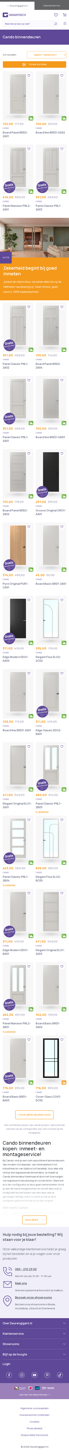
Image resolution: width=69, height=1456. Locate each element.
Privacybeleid (34, 1428)
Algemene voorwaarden (34, 1408)
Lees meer (32, 1219)
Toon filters (37, 64)
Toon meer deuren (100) (34, 1114)
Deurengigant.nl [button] (18, 5)
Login (6, 1364)
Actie (6, 257)
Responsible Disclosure (34, 1435)
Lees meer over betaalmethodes (33, 1394)
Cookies (34, 1421)
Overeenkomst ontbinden (34, 1415)
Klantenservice (51, 5)
